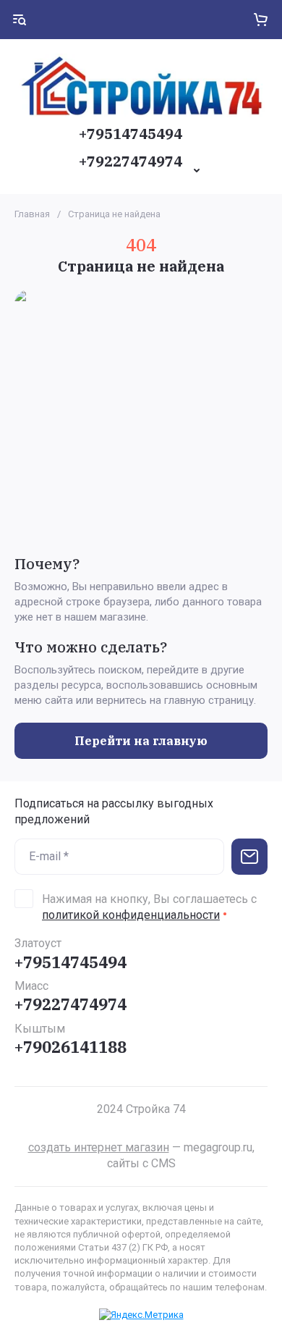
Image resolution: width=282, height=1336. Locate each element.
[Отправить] (249, 857)
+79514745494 (130, 133)
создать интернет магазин (98, 1147)
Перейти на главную (141, 741)
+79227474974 (130, 161)
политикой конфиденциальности (131, 915)
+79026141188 (70, 1046)
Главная (32, 214)
